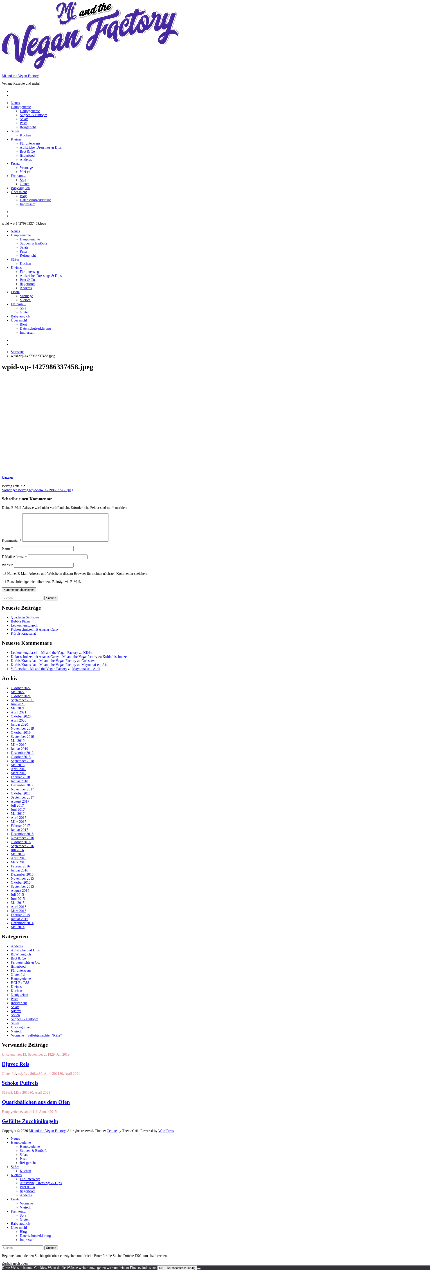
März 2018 (18, 773)
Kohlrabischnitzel (115, 657)
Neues (15, 103)
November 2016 (22, 838)
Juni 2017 (18, 809)
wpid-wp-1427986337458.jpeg (37, 490)
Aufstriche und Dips (25, 950)
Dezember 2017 (22, 785)
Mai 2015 (18, 903)
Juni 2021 (18, 704)
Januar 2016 (19, 870)
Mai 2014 (18, 927)
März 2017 (18, 822)
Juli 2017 (17, 805)
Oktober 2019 (21, 732)
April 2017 (18, 817)
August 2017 (20, 801)
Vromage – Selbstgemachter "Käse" (36, 1035)
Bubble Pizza (20, 621)
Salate (24, 119)
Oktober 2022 (21, 688)
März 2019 (18, 745)
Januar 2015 (19, 919)
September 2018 (22, 761)
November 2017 (22, 789)
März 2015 (18, 911)
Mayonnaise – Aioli (95, 665)
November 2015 (22, 878)
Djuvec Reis (15, 1064)
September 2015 (22, 886)
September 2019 (22, 736)
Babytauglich (20, 188)
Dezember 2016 (22, 834)
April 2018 (18, 769)
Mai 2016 (18, 854)
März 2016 (18, 862)
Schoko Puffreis (20, 1083)
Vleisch (25, 172)
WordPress (166, 1131)
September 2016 (22, 846)
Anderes (26, 159)
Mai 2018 (18, 765)
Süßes (15, 131)
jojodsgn (7, 477)
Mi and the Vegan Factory (20, 76)
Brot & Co (27, 151)
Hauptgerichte (21, 107)
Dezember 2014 (22, 923)
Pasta (23, 123)
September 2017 (22, 797)
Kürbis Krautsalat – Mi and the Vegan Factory (43, 661)
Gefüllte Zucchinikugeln (30, 1121)
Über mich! (19, 192)
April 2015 (18, 907)
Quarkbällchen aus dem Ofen (36, 1102)
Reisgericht (28, 127)
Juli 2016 (17, 850)
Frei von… (18, 176)
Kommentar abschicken (19, 589)
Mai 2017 (18, 813)
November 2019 (22, 728)
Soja (23, 180)
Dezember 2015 (22, 874)
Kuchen (25, 135)
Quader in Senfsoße (25, 617)
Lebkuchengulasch (24, 625)
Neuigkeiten (19, 995)
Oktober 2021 (21, 696)
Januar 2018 (19, 781)
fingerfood (27, 155)
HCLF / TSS (20, 983)
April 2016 (18, 858)
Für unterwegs (30, 143)
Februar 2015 (20, 915)
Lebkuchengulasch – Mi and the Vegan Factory (44, 652)
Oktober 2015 (21, 882)
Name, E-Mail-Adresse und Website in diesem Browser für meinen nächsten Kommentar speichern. (77, 573)
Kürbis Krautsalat (23, 633)
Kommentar (11, 540)
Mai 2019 (18, 740)
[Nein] (199, 1269)
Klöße (87, 652)
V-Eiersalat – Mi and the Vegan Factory (39, 669)
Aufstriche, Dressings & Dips (41, 147)
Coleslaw (88, 661)
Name (7, 548)
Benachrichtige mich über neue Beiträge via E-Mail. (44, 582)
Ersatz (15, 163)
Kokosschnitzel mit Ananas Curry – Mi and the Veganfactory (54, 657)
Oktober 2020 (21, 716)
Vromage (26, 168)
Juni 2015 (18, 899)
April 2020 (18, 720)
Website (7, 565)
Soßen (15, 1015)
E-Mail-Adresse (14, 557)
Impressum (27, 204)
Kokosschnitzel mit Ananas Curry (35, 629)
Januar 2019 (19, 749)
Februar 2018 (20, 777)
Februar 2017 (20, 826)
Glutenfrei (18, 974)
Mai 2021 (18, 708)
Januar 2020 (19, 724)
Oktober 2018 (21, 757)
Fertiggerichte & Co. (25, 962)
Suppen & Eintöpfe (33, 115)
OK (161, 1268)
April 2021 (18, 712)
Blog (23, 196)
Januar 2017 (19, 830)
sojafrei (16, 1011)
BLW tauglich (21, 954)
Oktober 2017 (21, 793)
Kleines (16, 139)
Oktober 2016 (21, 842)
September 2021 (22, 700)
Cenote (112, 1131)
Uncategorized (21, 1027)
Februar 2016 (20, 866)
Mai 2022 (18, 692)
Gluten (24, 184)
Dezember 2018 (22, 753)
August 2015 (20, 890)
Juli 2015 (17, 894)
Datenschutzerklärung (35, 200)
